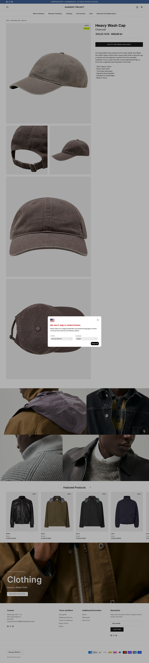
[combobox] (56, 339)
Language (78, 336)
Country (52, 336)
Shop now (95, 343)
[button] (98, 320)
